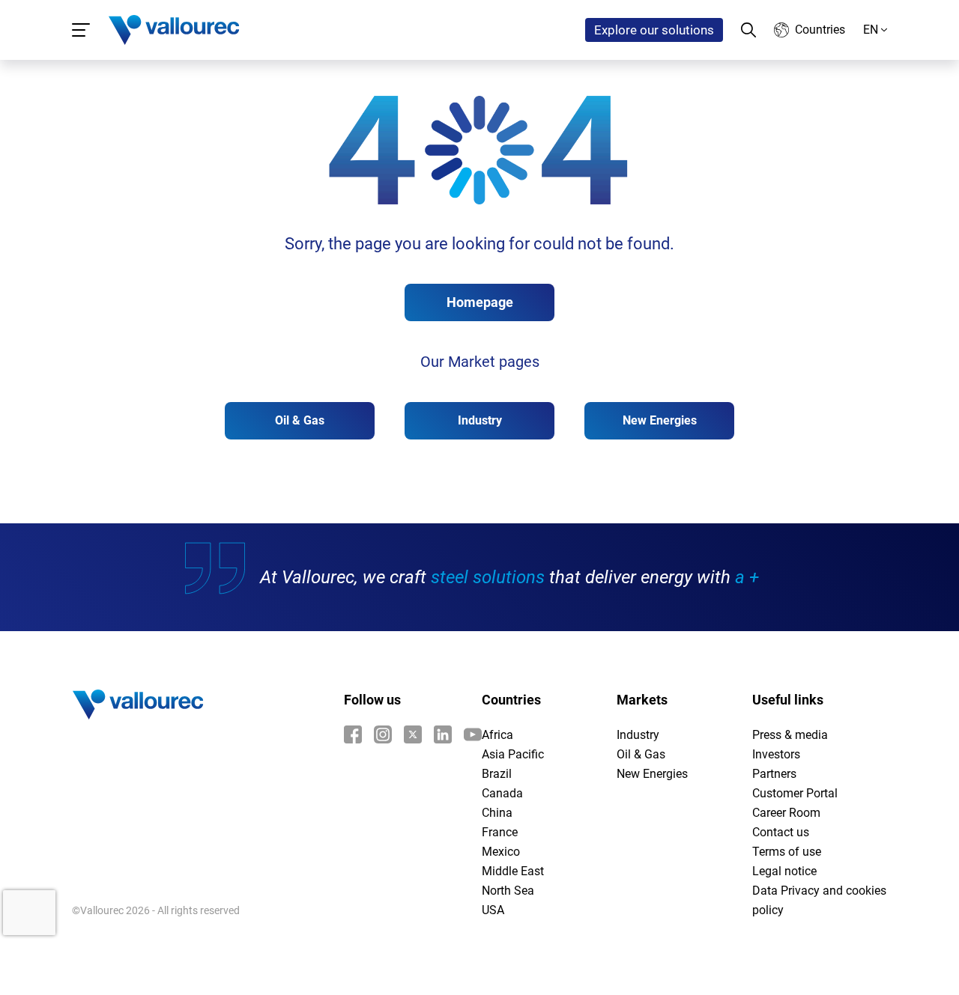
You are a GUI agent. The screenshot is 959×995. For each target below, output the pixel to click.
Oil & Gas (299, 420)
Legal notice (784, 871)
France (500, 832)
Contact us (780, 832)
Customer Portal (795, 793)
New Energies (660, 420)
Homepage (480, 302)
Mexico (501, 852)
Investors (776, 754)
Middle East (513, 871)
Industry (480, 420)
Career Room (786, 813)
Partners (774, 774)
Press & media (790, 735)
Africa (497, 735)
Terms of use (786, 852)
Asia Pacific (513, 754)
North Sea (508, 890)
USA (493, 910)
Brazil (497, 774)
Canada (502, 793)
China (497, 813)
